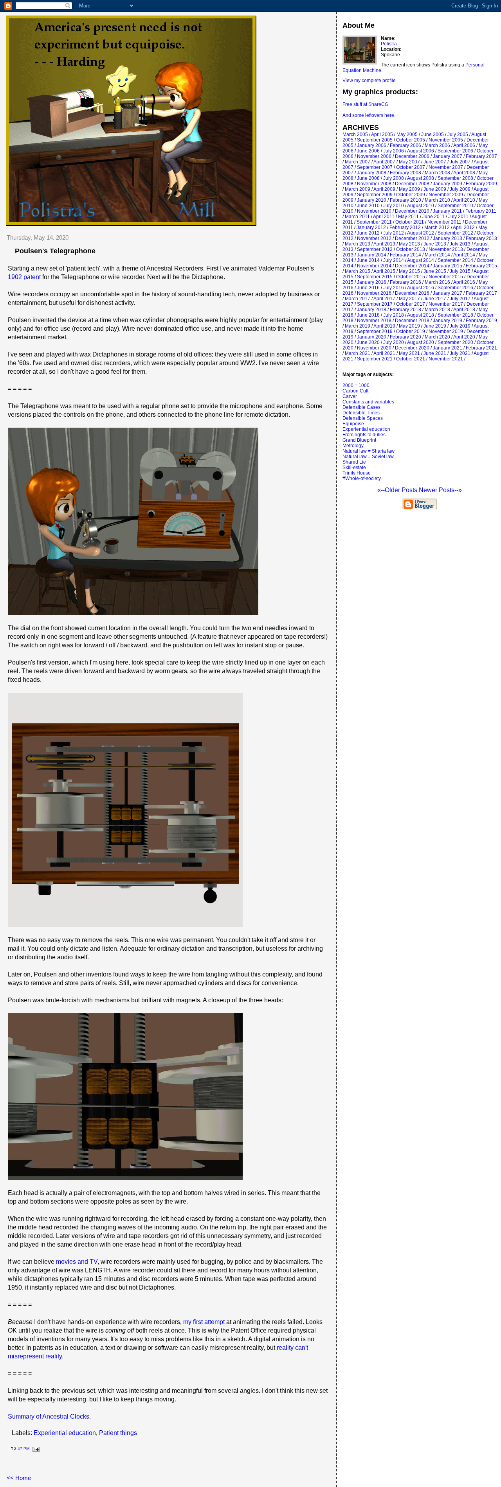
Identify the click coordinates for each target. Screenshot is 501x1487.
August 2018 (420, 315)
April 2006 (464, 145)
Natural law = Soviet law (368, 456)
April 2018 (464, 309)
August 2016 (420, 287)
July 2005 (457, 134)
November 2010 (374, 211)
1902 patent (24, 277)
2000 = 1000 (355, 385)
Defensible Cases (361, 407)
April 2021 (384, 353)
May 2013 (409, 244)
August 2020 (420, 342)
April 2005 (382, 134)
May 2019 (409, 326)
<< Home (19, 1477)
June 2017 (435, 298)
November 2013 (446, 249)
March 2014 (437, 255)
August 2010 (420, 205)
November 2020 (374, 348)
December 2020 (412, 348)
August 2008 (420, 178)
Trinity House (356, 473)
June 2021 (435, 353)
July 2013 (460, 244)
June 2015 (435, 271)
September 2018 (455, 315)
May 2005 (407, 134)
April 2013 (384, 244)
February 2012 (405, 227)
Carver (349, 396)
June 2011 (433, 216)
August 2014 (420, 260)
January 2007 (447, 156)
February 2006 (405, 145)
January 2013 (447, 238)
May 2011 (408, 216)
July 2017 (460, 298)
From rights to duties (364, 434)
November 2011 (444, 222)
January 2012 (371, 227)
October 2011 (409, 222)
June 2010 (368, 205)
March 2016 (437, 282)
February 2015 (481, 266)
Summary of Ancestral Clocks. (49, 1416)
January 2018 (371, 309)
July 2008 (393, 178)
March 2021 (357, 353)
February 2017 (481, 293)
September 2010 (455, 205)
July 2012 (393, 233)
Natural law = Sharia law (368, 451)
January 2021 (447, 348)
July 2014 (393, 260)
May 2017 (409, 298)
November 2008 (374, 183)
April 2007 (384, 162)
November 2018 (374, 320)
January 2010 (371, 200)
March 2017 (357, 298)
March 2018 (437, 309)
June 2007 (435, 162)
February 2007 (481, 156)
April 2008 (464, 173)
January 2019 (447, 320)
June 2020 (368, 342)
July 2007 (460, 162)
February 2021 (481, 348)
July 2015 (460, 271)
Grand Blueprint (359, 440)
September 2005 (375, 140)
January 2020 (371, 337)
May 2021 (409, 353)
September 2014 (455, 260)
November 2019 (446, 331)
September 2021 (375, 359)
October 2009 (410, 194)
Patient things (118, 1433)
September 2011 (374, 222)
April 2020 (464, 337)
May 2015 (409, 271)
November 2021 (446, 359)
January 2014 (371, 255)
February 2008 (405, 173)
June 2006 (368, 151)
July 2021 (460, 353)
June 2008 (368, 178)
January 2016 (371, 282)
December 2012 (412, 238)
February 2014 (405, 255)
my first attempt (204, 1322)
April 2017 (384, 298)
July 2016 (393, 287)
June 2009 (435, 189)
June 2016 (368, 287)
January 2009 (447, 183)
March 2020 (437, 337)
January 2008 (371, 173)
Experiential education (65, 1433)
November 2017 (446, 304)
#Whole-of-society (361, 478)
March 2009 (357, 189)
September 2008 (455, 178)
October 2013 (410, 249)
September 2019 (375, 331)
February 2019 (481, 320)
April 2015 (384, 271)
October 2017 (410, 304)
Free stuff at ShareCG (365, 104)
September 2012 (455, 233)
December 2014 (412, 266)
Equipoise (353, 423)
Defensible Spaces (362, 418)
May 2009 (409, 189)
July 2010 (393, 205)
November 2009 (446, 194)
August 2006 (420, 151)
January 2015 (447, 266)
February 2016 (405, 282)
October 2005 (410, 140)
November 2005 (446, 140)
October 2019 (410, 331)
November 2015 (446, 276)
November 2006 (374, 156)
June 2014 (368, 260)
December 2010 (412, 211)
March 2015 (357, 271)
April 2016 (464, 282)
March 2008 (437, 173)
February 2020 (405, 337)
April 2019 (384, 326)
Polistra (389, 44)
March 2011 (357, 216)
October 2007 (410, 167)
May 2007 (409, 162)
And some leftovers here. (368, 115)
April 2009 (384, 189)
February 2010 (405, 200)
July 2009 (460, 189)
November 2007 (446, 167)
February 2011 (480, 211)
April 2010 (464, 200)
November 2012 (374, 238)
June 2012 (368, 233)
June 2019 (435, 326)
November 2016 (374, 293)
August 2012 (420, 233)
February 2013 (481, 238)
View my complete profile (369, 80)
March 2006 (437, 145)
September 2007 (375, 167)
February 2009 (481, 183)
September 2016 (455, 287)
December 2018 (412, 320)
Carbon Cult (355, 391)
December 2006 (412, 156)
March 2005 (355, 134)
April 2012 (464, 227)
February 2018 (405, 309)
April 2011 (384, 216)
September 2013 (375, 249)
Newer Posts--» (440, 490)
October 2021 (410, 359)
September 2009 (375, 194)
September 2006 (455, 151)
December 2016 (412, 293)
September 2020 (455, 342)
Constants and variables (368, 402)
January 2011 (447, 211)
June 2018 (368, 315)
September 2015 (375, 276)
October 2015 (410, 276)
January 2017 (447, 293)
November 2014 (374, 266)
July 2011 (458, 216)
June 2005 (432, 134)
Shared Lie (354, 462)
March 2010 (437, 200)
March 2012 (437, 227)
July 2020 (393, 342)
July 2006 (393, 151)
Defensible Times (361, 413)
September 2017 (375, 304)
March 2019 (357, 326)
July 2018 (393, 315)
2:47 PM (21, 1448)
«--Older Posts (398, 490)
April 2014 (464, 255)
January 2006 (371, 145)
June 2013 (435, 244)
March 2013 (357, 244)
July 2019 (460, 326)
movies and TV (76, 1261)
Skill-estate (354, 467)
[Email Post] (35, 1448)
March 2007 (357, 162)
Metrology (353, 445)
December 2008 (412, 183)
